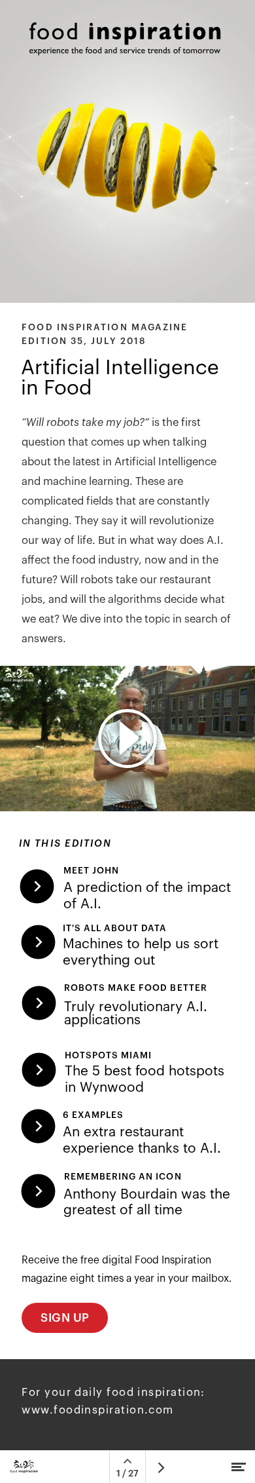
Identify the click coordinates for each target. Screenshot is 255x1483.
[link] (126, 948)
